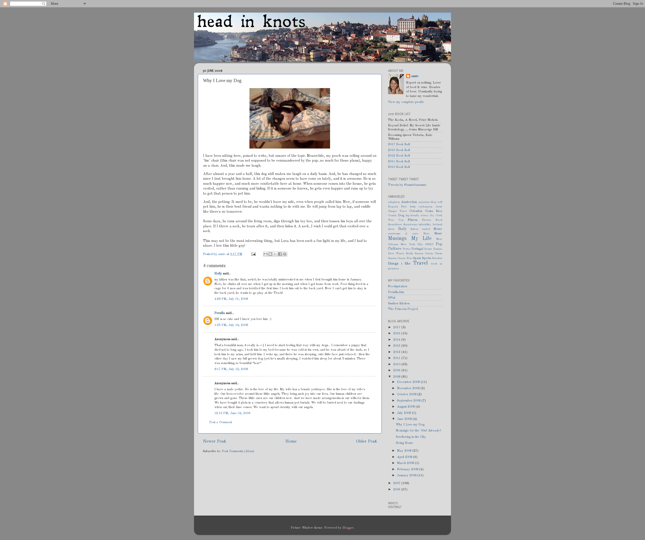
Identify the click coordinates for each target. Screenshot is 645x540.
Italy (402, 229)
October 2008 (407, 394)
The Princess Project (403, 309)
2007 (397, 483)
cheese (439, 206)
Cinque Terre (397, 211)
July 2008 (404, 413)
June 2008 (405, 419)
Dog (401, 215)
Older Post (366, 441)
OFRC (429, 244)
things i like (399, 264)
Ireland (437, 224)
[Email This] (265, 254)
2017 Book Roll (399, 144)
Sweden (437, 258)
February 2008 (408, 469)
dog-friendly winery (417, 215)
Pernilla (219, 313)
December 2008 (409, 382)
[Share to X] (275, 254)
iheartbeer (395, 224)
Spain (417, 258)
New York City (412, 244)
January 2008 (407, 475)
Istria (391, 229)
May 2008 (404, 450)
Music (438, 233)
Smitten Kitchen (399, 303)
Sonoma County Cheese (428, 253)
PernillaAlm (396, 292)
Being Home (404, 443)
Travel (420, 263)
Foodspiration (397, 286)
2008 (397, 376)
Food (438, 220)
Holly (218, 273)
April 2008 (405, 457)
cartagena (425, 206)
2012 (397, 352)
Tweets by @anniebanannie (407, 185)
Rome (428, 248)
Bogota (393, 206)
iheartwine (410, 224)
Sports (426, 258)
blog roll (436, 202)
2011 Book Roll (399, 161)
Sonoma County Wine (400, 258)
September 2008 (409, 400)
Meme (438, 229)
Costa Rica (433, 211)
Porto (406, 248)
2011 (397, 358)
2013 (397, 345)
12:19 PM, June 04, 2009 (232, 413)
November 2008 (409, 388)
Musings (397, 238)
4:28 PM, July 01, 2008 (231, 299)
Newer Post (214, 441)
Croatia (392, 215)
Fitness (412, 220)
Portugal (417, 248)
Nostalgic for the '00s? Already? (418, 430)
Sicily (409, 253)
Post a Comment (220, 422)
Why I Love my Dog (410, 424)
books (412, 206)
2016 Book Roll (399, 150)
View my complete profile (406, 102)
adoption (394, 202)
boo (404, 206)
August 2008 (406, 406)
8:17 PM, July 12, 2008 (231, 369)
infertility (425, 224)
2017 (397, 327)
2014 (397, 339)
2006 (397, 489)
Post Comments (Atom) (238, 451)
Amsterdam (409, 202)
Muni (426, 233)
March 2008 (406, 463)
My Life (421, 238)
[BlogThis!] (270, 254)
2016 (397, 333)
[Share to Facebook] (279, 254)
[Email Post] (253, 254)
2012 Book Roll (399, 155)
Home (291, 441)
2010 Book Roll (399, 167)
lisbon (414, 229)
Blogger (348, 527)
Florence (426, 220)
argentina (424, 202)
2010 (397, 364)
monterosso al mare (403, 233)
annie (222, 254)
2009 (397, 370)
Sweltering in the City (411, 437)
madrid (426, 229)
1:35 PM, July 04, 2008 (231, 325)
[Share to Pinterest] (284, 254)
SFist (391, 297)
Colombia (416, 211)
